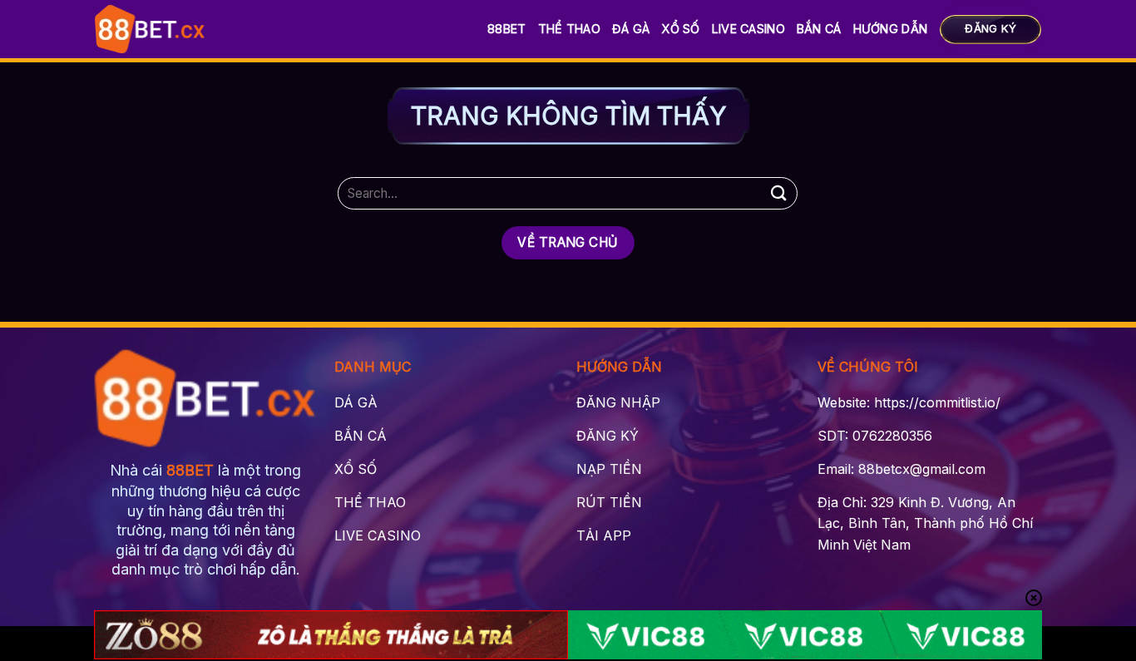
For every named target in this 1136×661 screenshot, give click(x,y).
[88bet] (150, 29)
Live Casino (748, 29)
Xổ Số (680, 29)
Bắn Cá (819, 29)
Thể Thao (569, 29)
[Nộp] (778, 193)
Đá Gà (630, 29)
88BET (506, 29)
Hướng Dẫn (890, 29)
